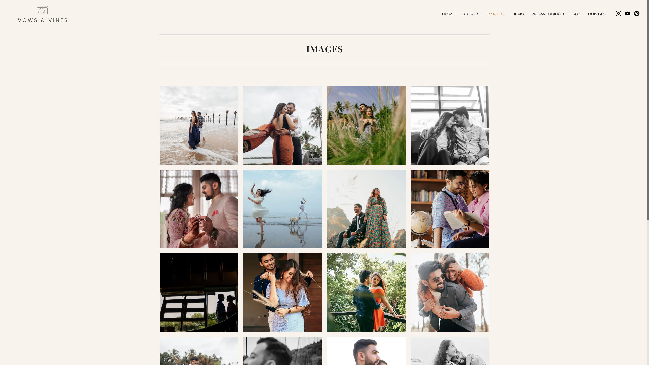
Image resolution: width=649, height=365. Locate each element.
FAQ (576, 14)
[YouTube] (627, 14)
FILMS (517, 14)
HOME (448, 14)
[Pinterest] (636, 14)
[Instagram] (618, 14)
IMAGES (495, 14)
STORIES (471, 14)
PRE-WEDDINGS (547, 14)
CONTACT (598, 14)
